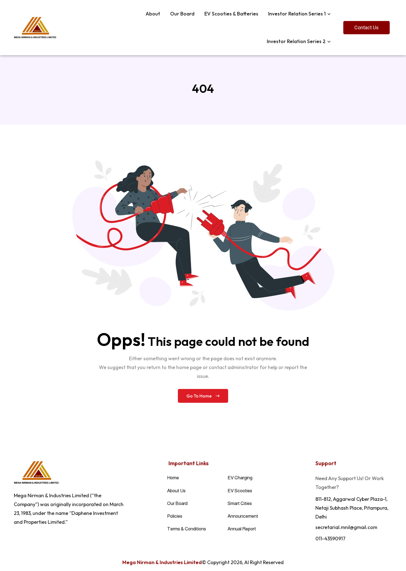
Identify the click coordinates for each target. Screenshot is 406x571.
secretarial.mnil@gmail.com (346, 527)
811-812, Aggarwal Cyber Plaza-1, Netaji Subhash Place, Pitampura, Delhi (351, 508)
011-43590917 (330, 538)
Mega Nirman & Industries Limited (162, 562)
